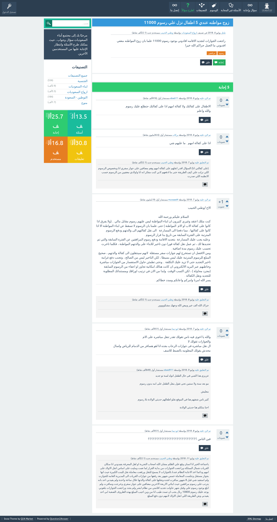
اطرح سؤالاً (188, 10)
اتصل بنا (269, 519)
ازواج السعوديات (189, 32)
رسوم (221, 53)
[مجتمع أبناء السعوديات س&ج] (267, 7)
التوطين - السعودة (76, 97)
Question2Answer (59, 518)
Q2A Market (27, 518)
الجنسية (82, 81)
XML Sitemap (254, 519)
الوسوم (214, 10)
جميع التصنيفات (77, 75)
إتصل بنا (174, 10)
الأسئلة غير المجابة (231, 10)
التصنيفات (201, 10)
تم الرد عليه (205, 98)
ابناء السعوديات (78, 86)
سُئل (223, 32)
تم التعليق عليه (202, 162)
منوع (84, 102)
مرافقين (211, 53)
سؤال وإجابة (250, 10)
